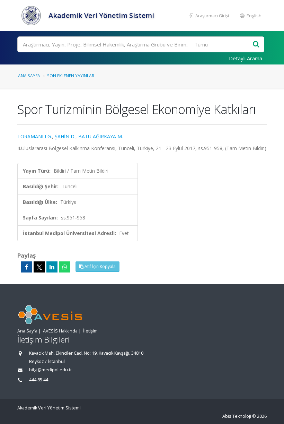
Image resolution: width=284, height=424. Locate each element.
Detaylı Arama (245, 58)
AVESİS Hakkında (60, 331)
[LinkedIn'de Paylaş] (51, 266)
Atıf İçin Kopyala (99, 266)
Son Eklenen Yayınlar (70, 75)
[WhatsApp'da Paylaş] (64, 266)
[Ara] (256, 44)
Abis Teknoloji (236, 416)
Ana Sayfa (29, 75)
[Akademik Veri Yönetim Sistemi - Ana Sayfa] (32, 15)
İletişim (90, 331)
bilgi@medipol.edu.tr (50, 370)
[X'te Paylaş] (39, 266)
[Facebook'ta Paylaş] (26, 266)
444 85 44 (38, 380)
